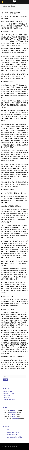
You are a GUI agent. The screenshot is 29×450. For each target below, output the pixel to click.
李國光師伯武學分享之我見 (10, 399)
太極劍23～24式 (7, 395)
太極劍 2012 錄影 (8, 391)
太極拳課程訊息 (13, 410)
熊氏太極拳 (12, 414)
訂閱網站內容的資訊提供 (13, 432)
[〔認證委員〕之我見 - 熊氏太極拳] (14, 1)
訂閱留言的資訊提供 (12, 434)
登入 (8, 430)
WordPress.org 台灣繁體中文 (14, 437)
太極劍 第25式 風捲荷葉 (9, 393)
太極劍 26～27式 (7, 397)
